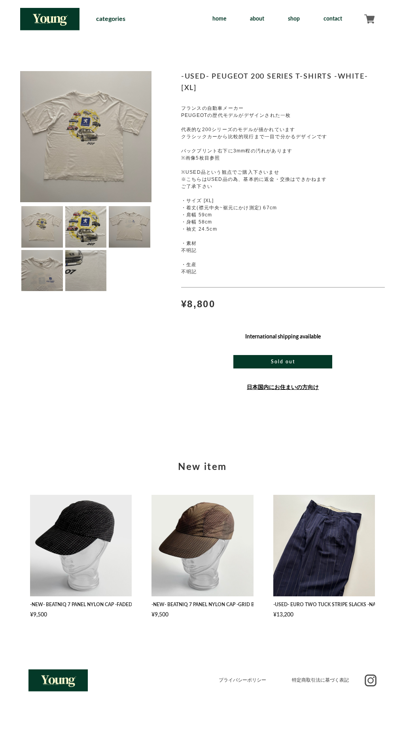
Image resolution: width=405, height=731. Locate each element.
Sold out (283, 361)
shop (294, 19)
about (257, 19)
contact (333, 19)
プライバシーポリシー (242, 680)
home (219, 19)
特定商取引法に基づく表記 (320, 680)
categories (110, 19)
